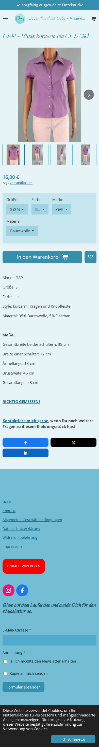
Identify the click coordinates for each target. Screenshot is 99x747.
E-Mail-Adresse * (17, 630)
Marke (57, 199)
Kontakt (9, 510)
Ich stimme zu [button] (73, 739)
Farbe (36, 199)
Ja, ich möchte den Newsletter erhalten (43, 661)
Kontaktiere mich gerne (25, 420)
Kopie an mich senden (29, 673)
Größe (11, 199)
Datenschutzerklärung (21, 528)
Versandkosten (21, 183)
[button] (14, 155)
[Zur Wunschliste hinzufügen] (90, 257)
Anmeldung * (14, 652)
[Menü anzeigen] (5, 18)
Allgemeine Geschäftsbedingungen (32, 519)
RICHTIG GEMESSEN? (21, 401)
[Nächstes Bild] (89, 95)
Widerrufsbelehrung (20, 537)
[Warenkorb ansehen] (93, 18)
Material (13, 221)
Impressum (12, 546)
